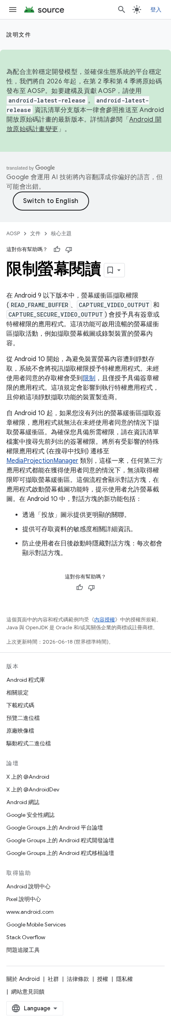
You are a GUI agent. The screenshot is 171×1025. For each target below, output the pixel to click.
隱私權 (124, 979)
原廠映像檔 (20, 730)
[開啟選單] (13, 9)
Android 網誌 (22, 802)
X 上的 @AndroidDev (32, 789)
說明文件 (18, 34)
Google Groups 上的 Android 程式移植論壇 (60, 853)
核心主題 (61, 233)
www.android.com (30, 911)
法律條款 (78, 979)
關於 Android (23, 979)
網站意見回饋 (28, 991)
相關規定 (17, 692)
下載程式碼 (20, 705)
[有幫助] (57, 249)
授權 (102, 979)
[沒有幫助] (69, 249)
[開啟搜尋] (121, 9)
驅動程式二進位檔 (28, 743)
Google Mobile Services (36, 924)
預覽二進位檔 (23, 717)
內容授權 (104, 619)
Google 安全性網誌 (30, 814)
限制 (89, 378)
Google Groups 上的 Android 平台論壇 (54, 827)
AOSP (13, 233)
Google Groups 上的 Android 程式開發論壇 (60, 840)
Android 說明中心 (28, 886)
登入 (156, 9)
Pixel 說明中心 (23, 899)
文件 (35, 233)
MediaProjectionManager (42, 461)
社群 (53, 979)
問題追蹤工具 (23, 949)
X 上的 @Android (27, 776)
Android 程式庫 (25, 679)
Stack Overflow (25, 937)
